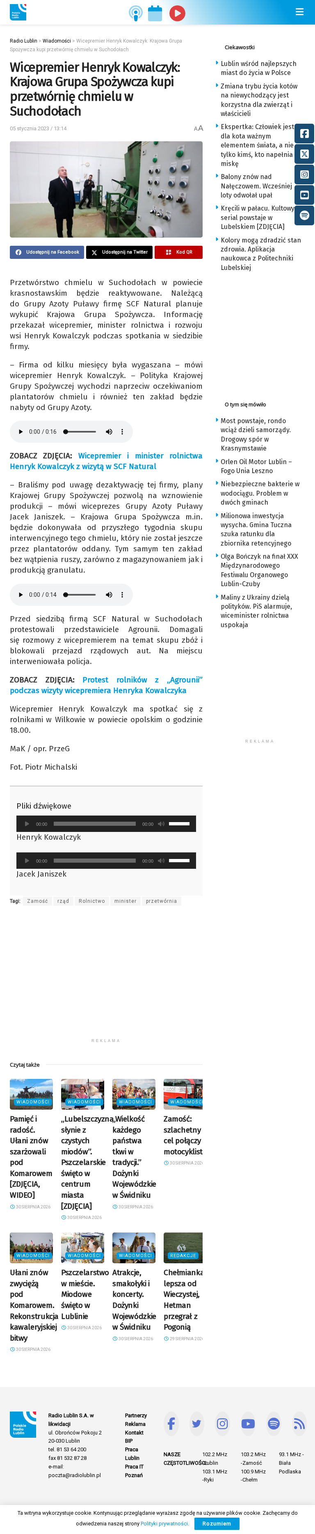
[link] (18, 12)
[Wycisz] (161, 824)
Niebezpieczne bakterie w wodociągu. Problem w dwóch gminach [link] (260, 493)
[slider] (180, 823)
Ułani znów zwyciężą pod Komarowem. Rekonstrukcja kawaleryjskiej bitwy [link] (34, 1305)
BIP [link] (128, 1441)
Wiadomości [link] (33, 1102)
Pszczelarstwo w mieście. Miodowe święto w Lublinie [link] (85, 1294)
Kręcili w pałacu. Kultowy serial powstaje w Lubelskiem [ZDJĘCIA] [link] (257, 217)
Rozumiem (217, 1523)
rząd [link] (63, 901)
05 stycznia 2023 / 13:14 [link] (38, 128)
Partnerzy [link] (136, 1415)
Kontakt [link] (134, 1433)
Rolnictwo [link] (92, 901)
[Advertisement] (106, 977)
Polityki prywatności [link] (164, 1523)
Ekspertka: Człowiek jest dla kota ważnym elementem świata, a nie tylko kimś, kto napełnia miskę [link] (257, 145)
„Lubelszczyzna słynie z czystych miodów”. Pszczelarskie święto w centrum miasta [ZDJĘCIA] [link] (87, 1162)
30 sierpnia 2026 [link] (32, 1207)
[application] (106, 824)
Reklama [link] (135, 1424)
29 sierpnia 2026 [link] (186, 1339)
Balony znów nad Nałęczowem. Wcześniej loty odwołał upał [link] (256, 186)
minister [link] (125, 901)
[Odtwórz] (27, 824)
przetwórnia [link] (161, 901)
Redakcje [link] (183, 1255)
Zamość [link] (37, 901)
